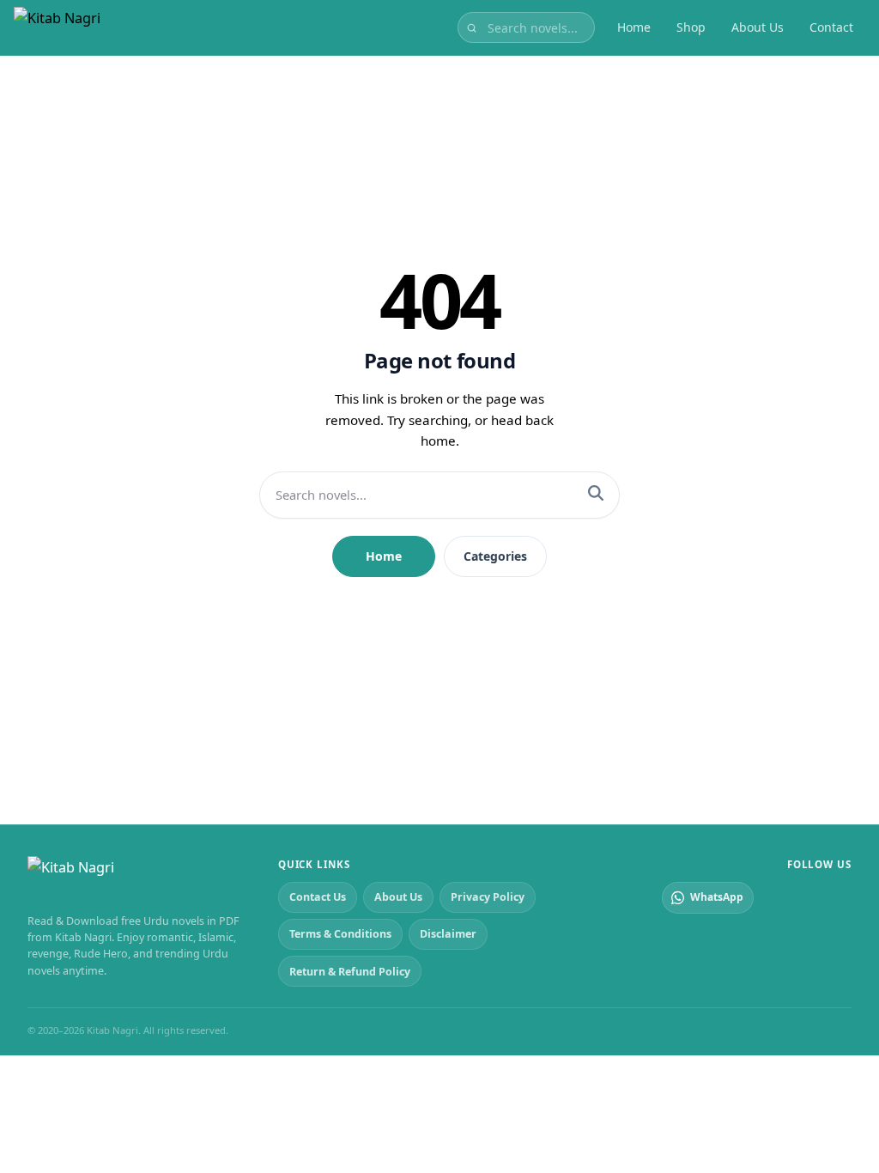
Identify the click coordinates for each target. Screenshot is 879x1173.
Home (634, 27)
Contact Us (317, 897)
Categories (495, 556)
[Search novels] (471, 27)
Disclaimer (448, 934)
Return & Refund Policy (349, 971)
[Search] (596, 494)
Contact (831, 27)
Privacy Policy (487, 897)
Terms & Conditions (340, 934)
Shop (691, 27)
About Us (757, 27)
